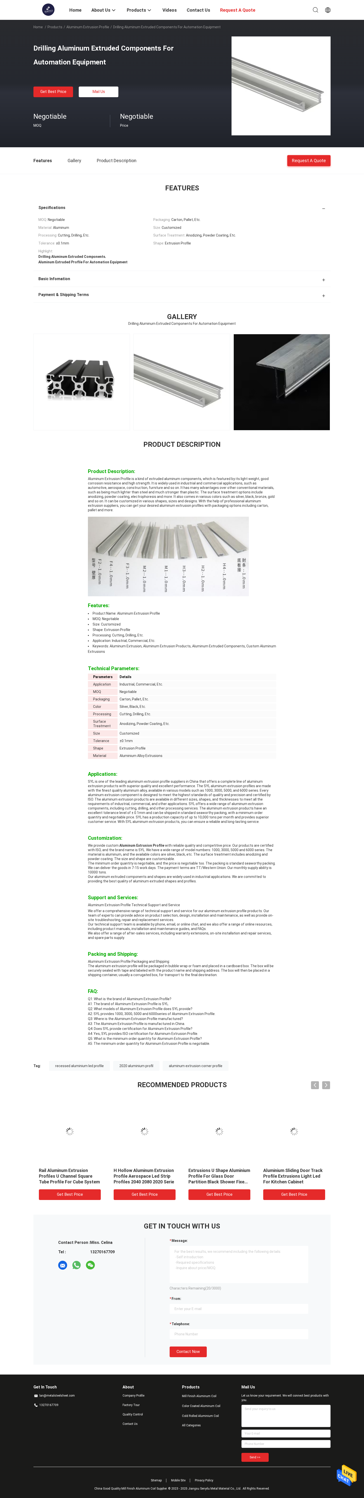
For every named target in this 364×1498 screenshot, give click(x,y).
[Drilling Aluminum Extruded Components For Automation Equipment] (281, 86)
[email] (62, 1265)
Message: (180, 1241)
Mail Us (98, 91)
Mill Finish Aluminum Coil (199, 1396)
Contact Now (188, 1351)
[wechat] (90, 1265)
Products (55, 27)
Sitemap (156, 1480)
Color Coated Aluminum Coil (201, 1406)
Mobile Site (178, 1480)
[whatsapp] (76, 1265)
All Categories (191, 1425)
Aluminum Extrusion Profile (87, 27)
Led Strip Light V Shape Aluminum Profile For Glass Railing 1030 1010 (216, 1176)
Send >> (255, 1457)
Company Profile (133, 1395)
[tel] (104, 1265)
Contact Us (130, 1424)
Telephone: (181, 1324)
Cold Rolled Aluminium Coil (200, 1416)
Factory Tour (131, 1405)
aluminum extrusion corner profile (195, 1066)
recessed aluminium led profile (79, 1066)
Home (38, 27)
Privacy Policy (204, 1480)
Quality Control (133, 1414)
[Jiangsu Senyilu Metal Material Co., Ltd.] (48, 9)
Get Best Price (53, 91)
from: (176, 1299)
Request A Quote (309, 160)
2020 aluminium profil (136, 1066)
